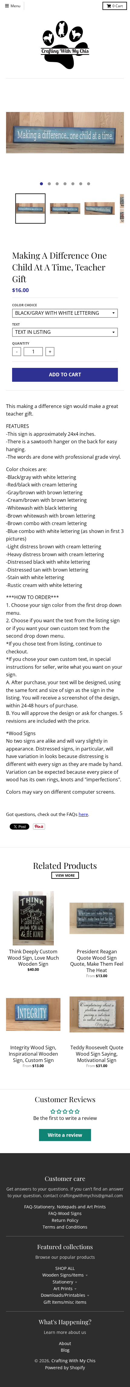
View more (65, 875)
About (65, 1343)
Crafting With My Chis (73, 1360)
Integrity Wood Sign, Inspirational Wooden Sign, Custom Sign (33, 1053)
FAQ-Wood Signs (65, 1213)
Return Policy (65, 1220)
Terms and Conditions (65, 1227)
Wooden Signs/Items (63, 1275)
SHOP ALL (65, 1268)
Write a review (65, 1135)
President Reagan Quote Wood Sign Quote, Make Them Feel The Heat (96, 961)
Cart (117, 5)
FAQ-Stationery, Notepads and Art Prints (65, 1207)
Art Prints (63, 1288)
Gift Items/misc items (65, 1302)
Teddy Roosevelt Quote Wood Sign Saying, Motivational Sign (96, 1053)
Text (16, 324)
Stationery (63, 1282)
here (83, 814)
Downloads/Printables (63, 1295)
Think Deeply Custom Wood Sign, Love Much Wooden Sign (33, 958)
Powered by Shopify (65, 1367)
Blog (65, 1350)
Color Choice (24, 305)
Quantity (20, 343)
